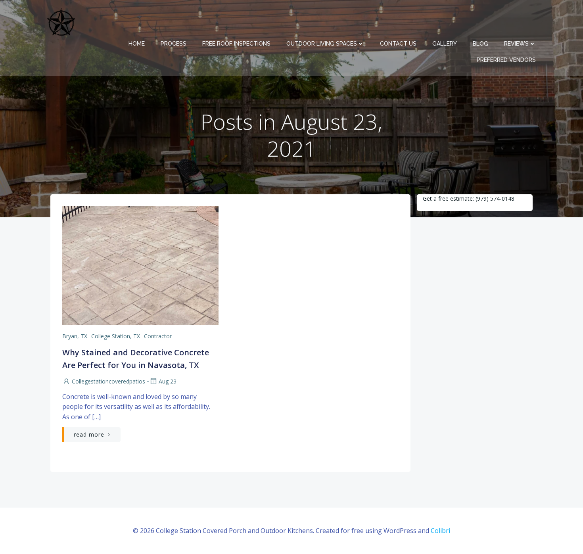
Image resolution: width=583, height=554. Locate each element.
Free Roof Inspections (236, 43)
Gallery (444, 43)
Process (173, 43)
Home (136, 43)
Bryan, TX (74, 336)
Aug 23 (167, 381)
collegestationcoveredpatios (108, 381)
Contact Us (398, 43)
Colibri (440, 530)
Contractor (158, 336)
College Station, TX (115, 336)
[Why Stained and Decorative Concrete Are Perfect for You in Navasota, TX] (140, 265)
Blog (480, 43)
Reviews (516, 43)
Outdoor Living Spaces (321, 43)
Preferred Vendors (506, 60)
